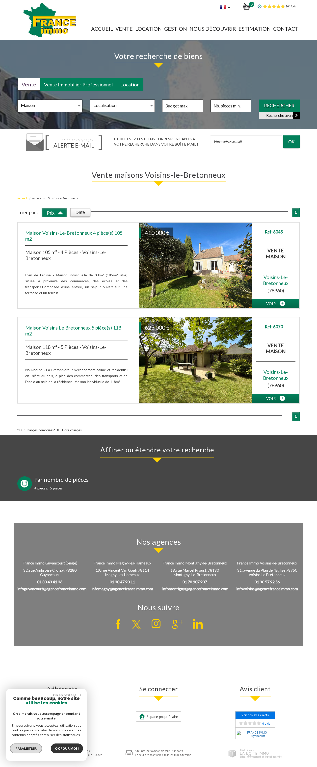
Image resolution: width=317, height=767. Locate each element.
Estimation (254, 29)
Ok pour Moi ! (67, 748)
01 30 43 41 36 (49, 582)
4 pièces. (41, 488)
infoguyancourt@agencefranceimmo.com (51, 589)
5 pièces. (56, 488)
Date (80, 212)
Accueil (102, 29)
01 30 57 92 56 (267, 582)
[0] (246, 6)
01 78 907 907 (195, 582)
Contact (285, 29)
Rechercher (279, 105)
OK (291, 141)
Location (148, 29)
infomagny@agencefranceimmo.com (122, 589)
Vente (124, 29)
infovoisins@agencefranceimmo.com (267, 589)
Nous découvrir (212, 29)
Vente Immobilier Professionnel (78, 84)
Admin (88, 755)
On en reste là (64, 695)
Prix (51, 212)
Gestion (175, 29)
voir (271, 304)
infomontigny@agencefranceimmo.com (195, 589)
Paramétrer (26, 748)
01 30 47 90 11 (122, 582)
